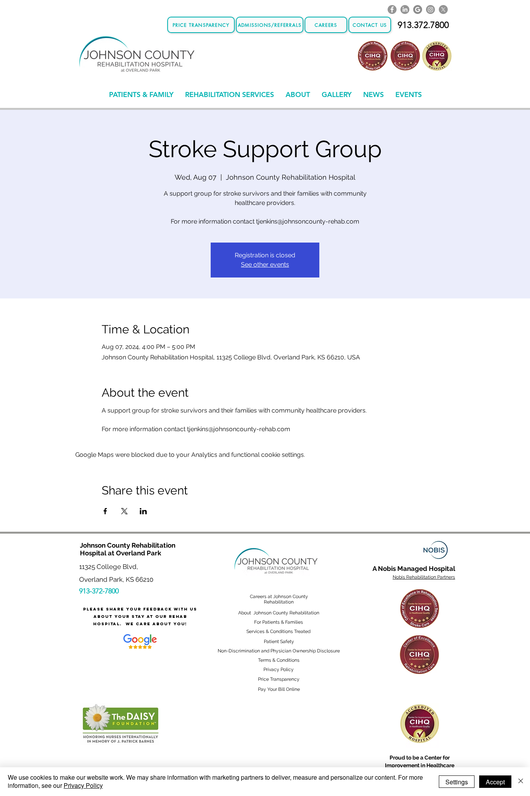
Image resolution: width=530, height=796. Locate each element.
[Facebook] (392, 9)
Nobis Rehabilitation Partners (424, 577)
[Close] (520, 781)
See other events (265, 264)
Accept (495, 781)
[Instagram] (430, 9)
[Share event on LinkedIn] (143, 511)
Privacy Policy (83, 785)
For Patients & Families (278, 622)
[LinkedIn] (404, 9)
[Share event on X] (124, 511)
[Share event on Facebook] (105, 511)
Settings (456, 781)
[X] (443, 9)
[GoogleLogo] (417, 9)
